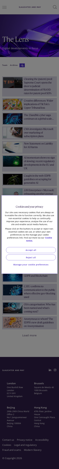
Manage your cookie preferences (30, 264)
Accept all (31, 250)
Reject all (31, 257)
